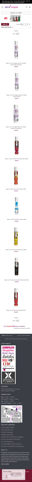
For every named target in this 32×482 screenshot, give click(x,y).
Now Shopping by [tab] (6, 27)
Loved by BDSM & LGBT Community (12, 444)
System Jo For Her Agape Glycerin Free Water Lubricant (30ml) (17, 95)
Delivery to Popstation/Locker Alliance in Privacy (16, 338)
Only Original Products (8, 427)
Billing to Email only (7, 434)
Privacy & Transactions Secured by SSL (13, 446)
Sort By (18, 24)
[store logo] (11, 6)
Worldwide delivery (8, 335)
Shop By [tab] (5, 24)
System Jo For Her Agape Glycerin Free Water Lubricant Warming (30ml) (16, 64)
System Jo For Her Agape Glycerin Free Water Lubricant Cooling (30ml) (16, 127)
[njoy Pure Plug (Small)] (6, 475)
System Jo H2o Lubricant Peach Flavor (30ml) (16, 189)
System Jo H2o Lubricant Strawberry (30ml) (16, 310)
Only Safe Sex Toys (7, 430)
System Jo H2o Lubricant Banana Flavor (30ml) (16, 249)
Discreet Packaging (7, 432)
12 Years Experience (7, 441)
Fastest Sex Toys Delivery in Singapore (13, 437)
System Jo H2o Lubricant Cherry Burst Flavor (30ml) (16, 158)
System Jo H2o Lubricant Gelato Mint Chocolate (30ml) (17, 280)
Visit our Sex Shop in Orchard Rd (11, 439)
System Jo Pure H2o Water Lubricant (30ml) (16, 219)
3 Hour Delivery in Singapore (23, 335)
